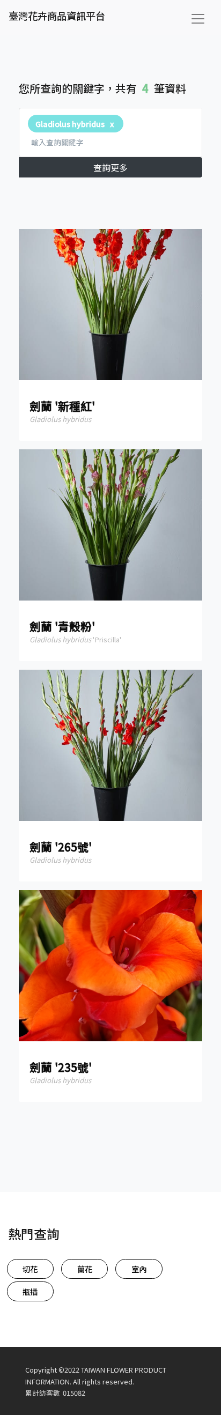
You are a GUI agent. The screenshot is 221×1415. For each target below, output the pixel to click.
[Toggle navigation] (197, 19)
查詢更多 (110, 167)
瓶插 (30, 1291)
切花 (30, 1269)
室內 (138, 1269)
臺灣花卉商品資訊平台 (57, 16)
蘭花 (84, 1269)
